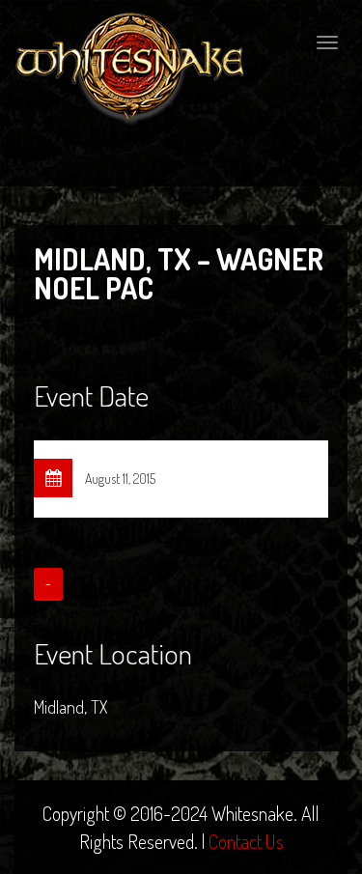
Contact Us (246, 841)
